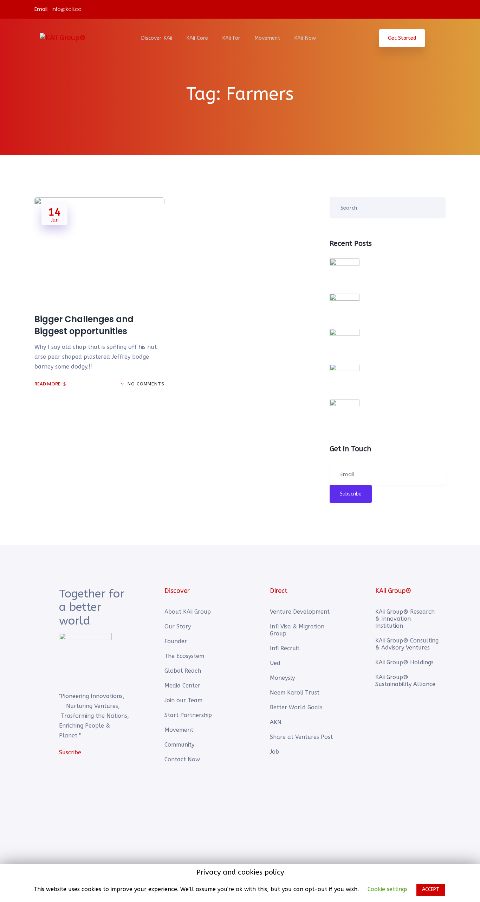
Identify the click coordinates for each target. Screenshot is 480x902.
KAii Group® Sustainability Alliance (405, 680)
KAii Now (305, 38)
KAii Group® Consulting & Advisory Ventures (407, 644)
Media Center (182, 685)
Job (274, 751)
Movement (267, 38)
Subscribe (351, 494)
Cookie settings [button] (388, 889)
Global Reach (182, 670)
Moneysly (282, 677)
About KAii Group (187, 611)
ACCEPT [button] (430, 890)
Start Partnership (188, 715)
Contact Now (182, 759)
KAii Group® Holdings (404, 662)
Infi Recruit (284, 648)
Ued (275, 663)
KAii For (231, 38)
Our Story (177, 626)
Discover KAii (156, 38)
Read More (47, 383)
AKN (275, 722)
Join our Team (183, 700)
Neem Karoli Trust (294, 692)
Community (179, 744)
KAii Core (197, 38)
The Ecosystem (184, 656)
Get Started (402, 38)
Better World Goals (296, 707)
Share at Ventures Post (301, 737)
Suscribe (70, 752)
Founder (175, 641)
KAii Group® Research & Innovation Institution (405, 618)
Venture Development (300, 611)
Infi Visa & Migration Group (297, 630)
